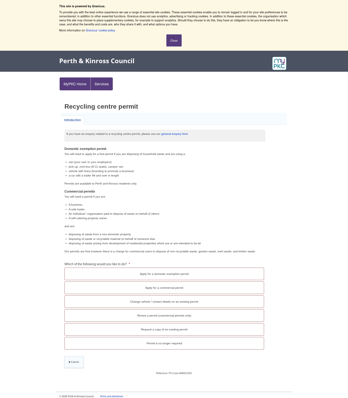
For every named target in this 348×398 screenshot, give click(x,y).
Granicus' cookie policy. (101, 30)
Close (174, 40)
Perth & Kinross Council (97, 60)
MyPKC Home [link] (75, 83)
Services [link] (102, 83)
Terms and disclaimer (111, 396)
